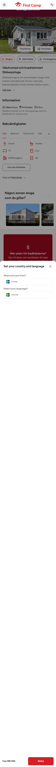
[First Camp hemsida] (28, 4)
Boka (41, 761)
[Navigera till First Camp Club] (4, 5)
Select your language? (16, 289)
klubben (23, 15)
